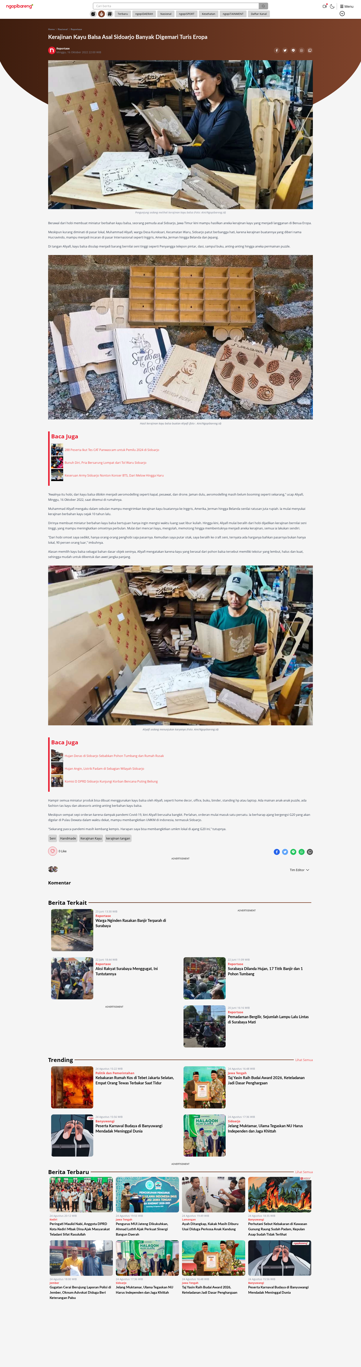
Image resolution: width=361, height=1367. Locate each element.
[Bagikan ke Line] (293, 51)
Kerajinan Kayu (91, 838)
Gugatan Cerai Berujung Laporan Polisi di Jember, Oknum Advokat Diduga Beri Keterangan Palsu (80, 1293)
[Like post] (52, 851)
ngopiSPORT (186, 14)
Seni (53, 838)
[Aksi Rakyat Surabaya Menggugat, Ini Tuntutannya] (72, 978)
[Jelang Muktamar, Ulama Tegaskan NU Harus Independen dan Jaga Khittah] (205, 1135)
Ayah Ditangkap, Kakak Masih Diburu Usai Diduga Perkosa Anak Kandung (210, 1226)
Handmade (68, 838)
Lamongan (189, 1219)
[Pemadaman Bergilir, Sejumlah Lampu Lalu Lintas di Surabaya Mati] (205, 1026)
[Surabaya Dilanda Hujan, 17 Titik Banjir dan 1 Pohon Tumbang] (205, 978)
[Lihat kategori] (342, 13)
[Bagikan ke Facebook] (277, 51)
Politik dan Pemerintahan (115, 1073)
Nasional (165, 14)
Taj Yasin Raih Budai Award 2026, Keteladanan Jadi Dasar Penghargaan (209, 1290)
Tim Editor (297, 870)
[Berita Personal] (101, 14)
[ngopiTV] (325, 6)
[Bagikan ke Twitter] (285, 51)
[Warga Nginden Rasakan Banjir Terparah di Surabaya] (72, 930)
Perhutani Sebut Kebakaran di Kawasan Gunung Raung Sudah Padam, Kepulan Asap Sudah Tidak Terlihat (277, 1229)
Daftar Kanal (259, 14)
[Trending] (93, 14)
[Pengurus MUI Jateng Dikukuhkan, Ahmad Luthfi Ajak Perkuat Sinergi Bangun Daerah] (147, 1194)
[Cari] (263, 6)
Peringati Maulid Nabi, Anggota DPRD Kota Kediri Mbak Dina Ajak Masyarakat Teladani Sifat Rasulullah (80, 1229)
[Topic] (109, 14)
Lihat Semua (304, 1060)
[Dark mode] (332, 6)
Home (51, 29)
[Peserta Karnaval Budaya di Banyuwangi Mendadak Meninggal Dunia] (72, 1135)
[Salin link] (310, 51)
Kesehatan (208, 14)
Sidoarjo (234, 1121)
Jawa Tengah (237, 1073)
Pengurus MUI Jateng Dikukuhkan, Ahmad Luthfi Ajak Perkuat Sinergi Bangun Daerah (142, 1229)
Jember (54, 1283)
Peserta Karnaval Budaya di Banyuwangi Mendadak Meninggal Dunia (278, 1290)
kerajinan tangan (118, 838)
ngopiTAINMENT (233, 14)
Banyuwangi (105, 1121)
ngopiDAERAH (144, 14)
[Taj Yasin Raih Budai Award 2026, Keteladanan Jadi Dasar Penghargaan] (205, 1087)
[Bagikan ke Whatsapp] (302, 51)
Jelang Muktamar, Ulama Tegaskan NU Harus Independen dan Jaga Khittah (144, 1290)
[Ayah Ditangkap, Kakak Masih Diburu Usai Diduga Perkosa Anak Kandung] (213, 1194)
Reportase (76, 29)
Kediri (53, 1219)
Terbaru (123, 14)
